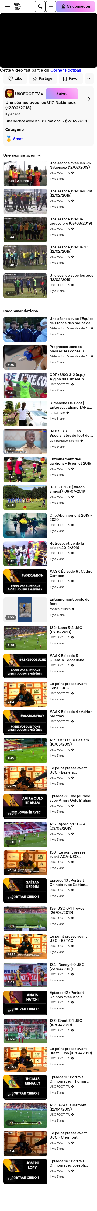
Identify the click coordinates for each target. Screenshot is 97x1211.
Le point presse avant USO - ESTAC (68, 938)
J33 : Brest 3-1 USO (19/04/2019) (66, 1023)
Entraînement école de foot (69, 601)
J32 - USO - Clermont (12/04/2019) (68, 1107)
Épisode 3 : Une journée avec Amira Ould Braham (71, 798)
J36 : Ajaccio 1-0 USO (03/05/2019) (68, 826)
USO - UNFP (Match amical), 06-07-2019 (67, 489)
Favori (74, 78)
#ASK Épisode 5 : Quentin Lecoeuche (67, 658)
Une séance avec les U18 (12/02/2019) (71, 193)
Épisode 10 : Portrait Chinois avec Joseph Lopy (67, 1163)
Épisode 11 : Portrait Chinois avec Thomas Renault (68, 1079)
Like (18, 78)
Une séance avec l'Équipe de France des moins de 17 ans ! (72, 321)
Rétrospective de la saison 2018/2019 (67, 545)
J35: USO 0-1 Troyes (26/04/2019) (67, 910)
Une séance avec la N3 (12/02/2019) (69, 249)
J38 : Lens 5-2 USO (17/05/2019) (66, 630)
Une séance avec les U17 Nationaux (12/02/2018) (71, 165)
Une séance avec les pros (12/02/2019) (71, 277)
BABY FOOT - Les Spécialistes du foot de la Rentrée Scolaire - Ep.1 (71, 433)
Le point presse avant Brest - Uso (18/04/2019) (71, 1051)
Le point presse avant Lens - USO (68, 686)
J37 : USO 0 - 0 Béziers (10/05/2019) (69, 742)
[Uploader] (51, 6)
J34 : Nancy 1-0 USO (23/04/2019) (67, 967)
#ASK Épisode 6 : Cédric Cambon (71, 573)
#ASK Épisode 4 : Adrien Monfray (71, 714)
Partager (46, 78)
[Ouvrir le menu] (7, 6)
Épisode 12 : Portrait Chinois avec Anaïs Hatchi (67, 995)
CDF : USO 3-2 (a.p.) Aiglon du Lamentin (67, 377)
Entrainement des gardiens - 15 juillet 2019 (70, 461)
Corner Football (65, 70)
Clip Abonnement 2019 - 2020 (71, 517)
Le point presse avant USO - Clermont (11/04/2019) (68, 1135)
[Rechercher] (40, 6)
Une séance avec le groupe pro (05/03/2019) (71, 221)
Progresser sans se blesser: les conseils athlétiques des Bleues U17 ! (69, 349)
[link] (24, 93)
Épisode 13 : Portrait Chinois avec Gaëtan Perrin (67, 882)
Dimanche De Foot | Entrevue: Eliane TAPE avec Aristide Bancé (69, 405)
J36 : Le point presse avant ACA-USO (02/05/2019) (67, 854)
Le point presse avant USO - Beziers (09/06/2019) (68, 770)
